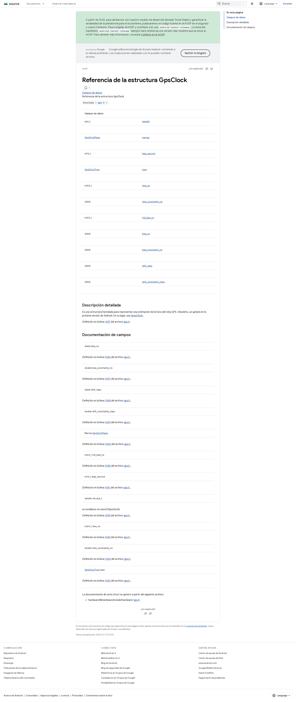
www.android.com (208, 663)
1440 (108, 444)
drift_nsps (147, 265)
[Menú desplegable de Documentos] (44, 3)
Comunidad (31, 695)
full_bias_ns (148, 217)
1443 (108, 537)
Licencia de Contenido (196, 626)
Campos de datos (92, 92)
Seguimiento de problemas (212, 677)
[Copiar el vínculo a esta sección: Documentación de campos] (135, 335)
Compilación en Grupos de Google (118, 677)
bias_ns (146, 233)
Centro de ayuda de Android (213, 653)
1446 (108, 357)
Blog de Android (109, 663)
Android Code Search (64, 3)
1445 (108, 465)
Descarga (8, 663)
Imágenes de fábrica (14, 672)
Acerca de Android (13, 695)
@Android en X (108, 653)
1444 (108, 559)
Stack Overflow (206, 672)
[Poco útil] (211, 68)
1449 (108, 422)
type (144, 169)
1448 (108, 400)
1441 (108, 487)
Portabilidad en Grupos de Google (117, 682)
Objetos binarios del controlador (19, 677)
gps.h (102, 102)
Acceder (287, 3)
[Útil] (207, 68)
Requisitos (9, 658)
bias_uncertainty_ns (152, 249)
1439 (108, 515)
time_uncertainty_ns (152, 201)
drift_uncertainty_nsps (153, 282)
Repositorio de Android (15, 653)
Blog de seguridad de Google (115, 668)
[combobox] (231, 3)
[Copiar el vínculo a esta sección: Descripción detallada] (125, 305)
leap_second (148, 153)
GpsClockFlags (92, 137)
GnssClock (137, 315)
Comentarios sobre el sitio (99, 695)
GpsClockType (92, 169)
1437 (108, 321)
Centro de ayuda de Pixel (211, 658)
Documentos (34, 3)
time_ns (146, 185)
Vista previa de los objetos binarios (20, 668)
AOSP (84, 68)
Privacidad (77, 695)
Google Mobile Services (210, 668)
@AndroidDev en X (110, 658)
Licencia (65, 695)
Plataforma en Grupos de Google (117, 672)
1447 (108, 378)
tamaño (146, 121)
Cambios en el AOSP (152, 34)
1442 (108, 580)
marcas (145, 137)
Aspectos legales (49, 695)
